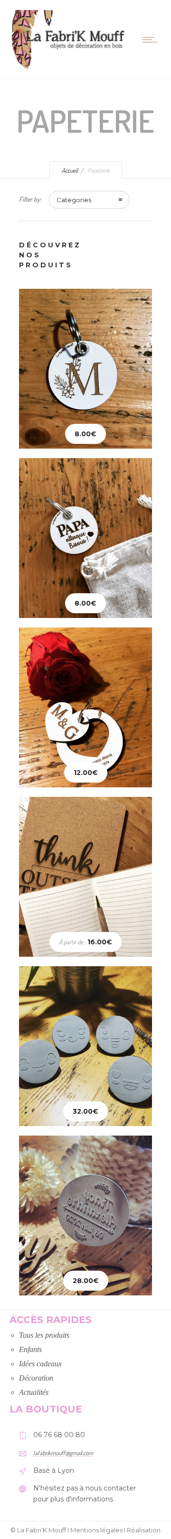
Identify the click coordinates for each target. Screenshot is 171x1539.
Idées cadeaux (40, 1364)
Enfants (30, 1349)
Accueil (70, 170)
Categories (74, 200)
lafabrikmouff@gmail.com (63, 1453)
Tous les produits (44, 1335)
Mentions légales (96, 1530)
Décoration (36, 1378)
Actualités (33, 1392)
